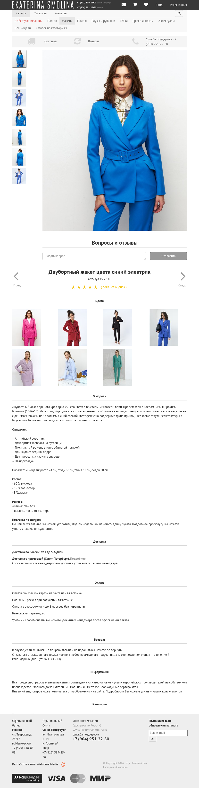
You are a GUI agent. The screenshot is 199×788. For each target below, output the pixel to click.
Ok (152, 739)
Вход (159, 5)
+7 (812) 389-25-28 (86, 2)
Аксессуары (166, 21)
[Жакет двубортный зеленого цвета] (122, 367)
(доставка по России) (87, 725)
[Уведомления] (123, 5)
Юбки (124, 21)
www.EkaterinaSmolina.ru (90, 730)
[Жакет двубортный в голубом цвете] (77, 367)
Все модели (23, 28)
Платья (82, 21)
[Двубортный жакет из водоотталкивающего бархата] (77, 327)
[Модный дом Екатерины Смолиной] (42, 5)
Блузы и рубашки (103, 21)
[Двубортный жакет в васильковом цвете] (168, 327)
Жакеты (67, 21)
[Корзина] (135, 5)
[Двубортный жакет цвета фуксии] (31, 327)
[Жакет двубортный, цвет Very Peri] (31, 367)
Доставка (50, 41)
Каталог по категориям (51, 28)
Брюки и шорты (143, 21)
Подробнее (78, 559)
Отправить (168, 256)
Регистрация (178, 5)
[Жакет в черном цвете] (122, 327)
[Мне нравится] (146, 5)
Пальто (52, 21)
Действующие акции (28, 21)
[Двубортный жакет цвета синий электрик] (114, 140)
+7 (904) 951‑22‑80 (86, 7)
